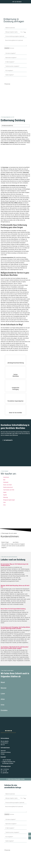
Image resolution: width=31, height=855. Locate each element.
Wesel (3, 682)
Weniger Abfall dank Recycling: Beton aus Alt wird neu (15, 586)
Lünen (3, 694)
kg (25, 32)
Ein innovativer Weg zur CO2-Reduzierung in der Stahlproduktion (14, 564)
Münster (3, 688)
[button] (29, 5)
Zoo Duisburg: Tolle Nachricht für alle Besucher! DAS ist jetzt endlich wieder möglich (14, 647)
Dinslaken (4, 710)
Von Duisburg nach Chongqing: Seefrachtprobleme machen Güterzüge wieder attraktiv (15, 627)
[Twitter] (15, 727)
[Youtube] (18, 727)
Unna (2, 705)
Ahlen (3, 699)
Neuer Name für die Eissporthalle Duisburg (13, 609)
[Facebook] (12, 727)
